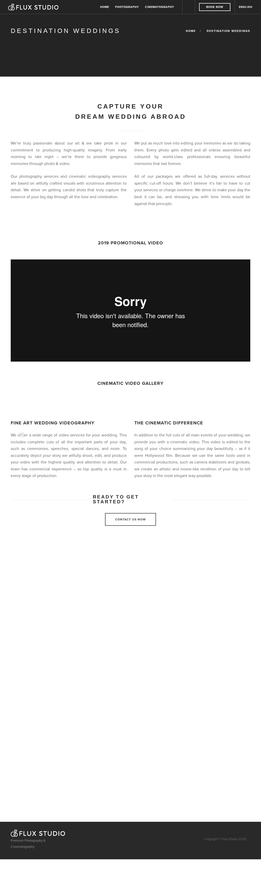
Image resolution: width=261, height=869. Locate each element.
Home (104, 7)
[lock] (189, 7)
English (245, 7)
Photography (127, 7)
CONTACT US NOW (130, 519)
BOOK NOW (214, 7)
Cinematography (159, 7)
